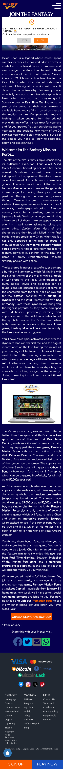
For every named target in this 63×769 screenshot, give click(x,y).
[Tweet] (27, 644)
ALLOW (40, 40)
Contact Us (49, 699)
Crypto (8, 719)
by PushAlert (54, 46)
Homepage (10, 699)
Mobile (27, 711)
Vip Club (28, 707)
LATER (24, 40)
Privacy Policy (50, 711)
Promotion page (42, 600)
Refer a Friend (31, 723)
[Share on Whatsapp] (45, 644)
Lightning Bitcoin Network (10, 727)
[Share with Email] (36, 644)
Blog (26, 727)
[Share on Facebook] (18, 644)
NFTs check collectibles (11, 741)
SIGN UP (15, 764)
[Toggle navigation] (56, 5)
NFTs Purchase (9, 736)
